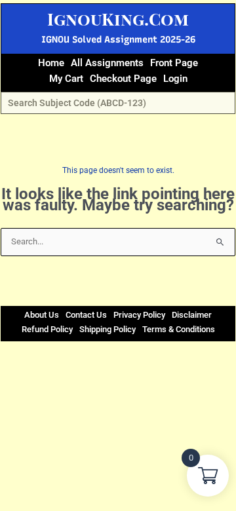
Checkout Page (123, 79)
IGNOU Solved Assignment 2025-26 (118, 39)
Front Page (174, 63)
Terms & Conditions (178, 329)
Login (175, 79)
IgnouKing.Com (118, 18)
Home (51, 63)
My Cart (66, 79)
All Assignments (107, 63)
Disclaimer (192, 315)
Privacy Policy (139, 315)
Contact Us (86, 315)
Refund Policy (47, 329)
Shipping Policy (107, 329)
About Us (41, 315)
